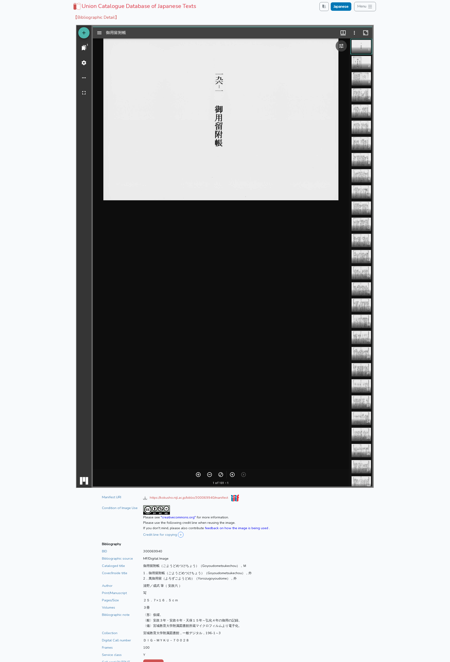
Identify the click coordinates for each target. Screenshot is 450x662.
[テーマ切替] (324, 6)
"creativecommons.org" (178, 517)
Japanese (341, 6)
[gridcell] (134, 6)
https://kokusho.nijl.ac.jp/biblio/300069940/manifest (189, 497)
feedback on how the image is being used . (237, 528)
